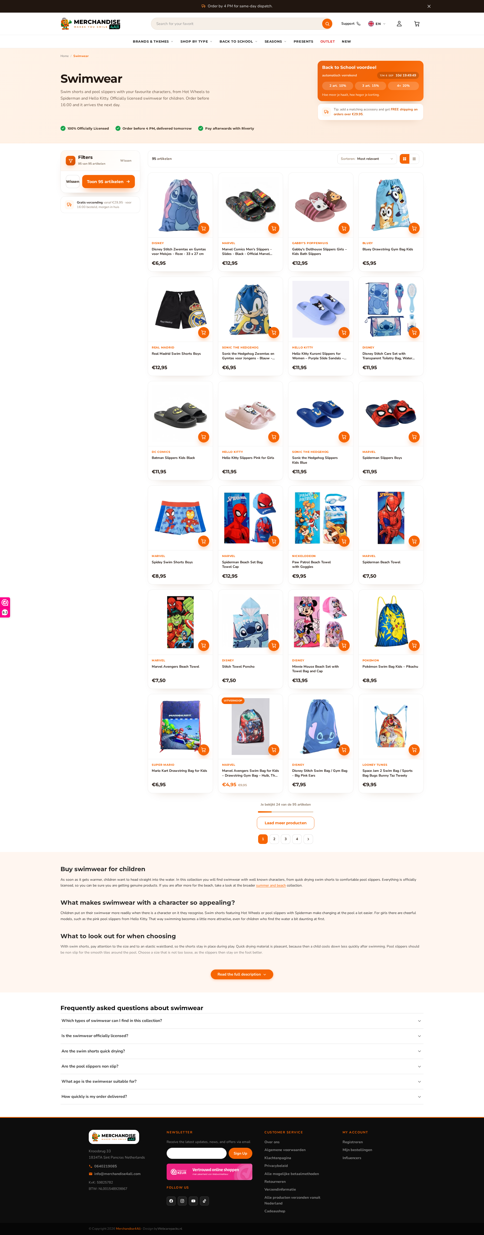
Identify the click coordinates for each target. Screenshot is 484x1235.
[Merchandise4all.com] (90, 23)
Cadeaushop (274, 1211)
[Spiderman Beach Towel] (391, 518)
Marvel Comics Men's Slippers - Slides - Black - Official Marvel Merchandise (247, 251)
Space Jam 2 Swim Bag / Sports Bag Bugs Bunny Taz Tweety (387, 773)
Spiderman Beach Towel (381, 562)
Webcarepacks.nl (170, 1228)
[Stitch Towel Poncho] (250, 622)
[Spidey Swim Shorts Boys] (180, 518)
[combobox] (241, 24)
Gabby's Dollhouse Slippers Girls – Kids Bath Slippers (319, 251)
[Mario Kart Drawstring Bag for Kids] (180, 726)
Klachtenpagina (277, 1157)
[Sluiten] (429, 6)
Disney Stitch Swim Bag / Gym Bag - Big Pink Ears (319, 773)
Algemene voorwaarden (285, 1149)
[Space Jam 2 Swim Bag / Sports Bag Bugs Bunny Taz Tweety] (391, 726)
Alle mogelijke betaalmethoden (291, 1173)
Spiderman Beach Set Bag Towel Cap (242, 564)
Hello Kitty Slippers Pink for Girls (248, 458)
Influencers (352, 1157)
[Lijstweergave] (414, 159)
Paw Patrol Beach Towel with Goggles (311, 564)
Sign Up (240, 1153)
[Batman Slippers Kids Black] (180, 413)
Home (64, 56)
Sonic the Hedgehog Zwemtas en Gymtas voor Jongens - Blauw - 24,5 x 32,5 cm (248, 356)
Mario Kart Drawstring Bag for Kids (179, 771)
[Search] (327, 24)
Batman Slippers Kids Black (173, 458)
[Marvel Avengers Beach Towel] (180, 622)
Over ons (272, 1141)
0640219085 (105, 1166)
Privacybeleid (276, 1165)
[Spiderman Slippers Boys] (391, 413)
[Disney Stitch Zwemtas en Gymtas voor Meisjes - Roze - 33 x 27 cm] (180, 205)
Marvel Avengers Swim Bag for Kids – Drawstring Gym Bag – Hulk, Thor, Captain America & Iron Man (250, 773)
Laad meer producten (286, 822)
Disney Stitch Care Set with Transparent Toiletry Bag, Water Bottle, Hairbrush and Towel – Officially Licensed (387, 356)
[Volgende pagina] (308, 839)
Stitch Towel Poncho (238, 666)
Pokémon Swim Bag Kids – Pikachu (390, 666)
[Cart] (417, 23)
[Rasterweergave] (404, 159)
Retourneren (275, 1181)
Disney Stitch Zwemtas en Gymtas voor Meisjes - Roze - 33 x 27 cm (179, 251)
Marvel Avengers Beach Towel (175, 666)
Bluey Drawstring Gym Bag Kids (387, 249)
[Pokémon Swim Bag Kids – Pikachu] (391, 622)
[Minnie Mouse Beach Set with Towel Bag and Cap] (320, 622)
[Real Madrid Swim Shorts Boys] (180, 309)
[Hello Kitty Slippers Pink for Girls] (250, 413)
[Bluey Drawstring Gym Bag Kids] (391, 205)
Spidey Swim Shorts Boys (172, 562)
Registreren (353, 1141)
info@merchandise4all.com (117, 1173)
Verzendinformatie (280, 1189)
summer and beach (271, 885)
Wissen (125, 160)
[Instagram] (182, 1200)
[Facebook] (171, 1200)
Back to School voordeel (349, 67)
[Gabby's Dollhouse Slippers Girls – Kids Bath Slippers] (320, 205)
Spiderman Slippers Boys (382, 458)
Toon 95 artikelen (105, 181)
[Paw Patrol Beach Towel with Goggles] (320, 518)
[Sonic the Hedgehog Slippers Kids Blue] (320, 413)
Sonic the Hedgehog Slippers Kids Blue (315, 460)
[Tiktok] (204, 1200)
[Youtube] (193, 1200)
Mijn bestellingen (357, 1149)
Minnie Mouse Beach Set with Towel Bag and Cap (315, 668)
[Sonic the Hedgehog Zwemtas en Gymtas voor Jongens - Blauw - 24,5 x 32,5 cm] (250, 309)
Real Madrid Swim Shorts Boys (176, 353)
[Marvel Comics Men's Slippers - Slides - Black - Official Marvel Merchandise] (250, 205)
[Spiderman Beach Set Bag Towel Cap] (250, 518)
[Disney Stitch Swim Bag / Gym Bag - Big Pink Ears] (320, 726)
